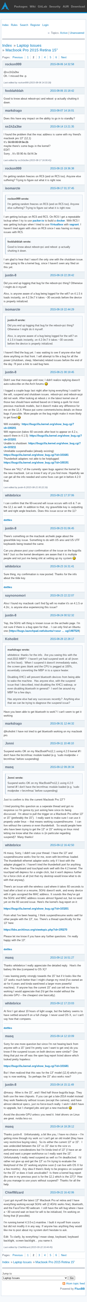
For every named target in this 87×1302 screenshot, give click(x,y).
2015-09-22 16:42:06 (62, 1192)
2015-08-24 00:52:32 (62, 615)
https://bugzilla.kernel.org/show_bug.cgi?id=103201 (36, 908)
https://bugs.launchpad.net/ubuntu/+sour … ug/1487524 (44, 630)
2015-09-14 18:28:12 (62, 1126)
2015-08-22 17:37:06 (62, 495)
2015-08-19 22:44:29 (62, 309)
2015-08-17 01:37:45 (62, 188)
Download (78, 6)
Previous (18, 57)
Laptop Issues (29, 45)
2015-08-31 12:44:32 (62, 723)
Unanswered (77, 32)
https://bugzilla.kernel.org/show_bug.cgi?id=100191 (36, 462)
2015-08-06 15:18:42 (62, 90)
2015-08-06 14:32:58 (62, 64)
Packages (21, 6)
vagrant (74, 224)
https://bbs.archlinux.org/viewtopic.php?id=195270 (35, 929)
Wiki (33, 6)
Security (54, 6)
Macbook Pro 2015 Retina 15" (31, 50)
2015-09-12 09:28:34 (62, 767)
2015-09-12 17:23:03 (62, 1003)
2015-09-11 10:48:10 (62, 743)
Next (64, 57)
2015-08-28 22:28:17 (62, 638)
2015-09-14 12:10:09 (62, 1036)
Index (5, 25)
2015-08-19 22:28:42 (62, 275)
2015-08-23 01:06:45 (62, 528)
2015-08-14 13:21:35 (62, 126)
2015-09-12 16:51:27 (62, 957)
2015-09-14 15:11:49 (62, 1084)
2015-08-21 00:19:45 (62, 372)
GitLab (42, 6)
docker (60, 220)
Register (35, 25)
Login (45, 25)
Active (64, 32)
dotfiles (8, 520)
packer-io (38, 220)
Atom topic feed (75, 1283)
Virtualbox (56, 224)
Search (24, 25)
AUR (66, 6)
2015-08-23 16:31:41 (62, 566)
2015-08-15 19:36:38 (62, 168)
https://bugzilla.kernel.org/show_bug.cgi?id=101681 (36, 454)
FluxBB (80, 1288)
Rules (14, 25)
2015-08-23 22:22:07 (62, 595)
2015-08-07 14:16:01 (62, 110)
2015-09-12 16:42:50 (62, 845)
